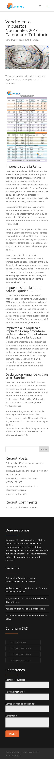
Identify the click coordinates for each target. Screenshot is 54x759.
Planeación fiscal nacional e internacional (25, 608)
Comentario (11, 715)
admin (12, 40)
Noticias (35, 40)
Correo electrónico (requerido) (20, 703)
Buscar (43, 449)
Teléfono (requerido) (15, 691)
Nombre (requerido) (15, 679)
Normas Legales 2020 (15, 494)
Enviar (12, 734)
